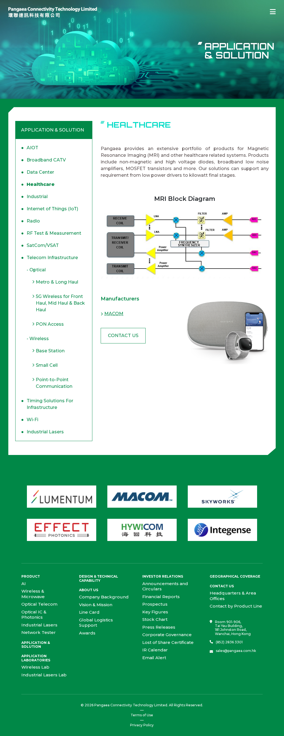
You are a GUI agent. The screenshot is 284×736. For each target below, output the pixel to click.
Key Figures (155, 611)
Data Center (37, 172)
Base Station (50, 350)
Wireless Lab (35, 667)
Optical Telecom (39, 604)
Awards (87, 633)
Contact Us (123, 335)
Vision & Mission (95, 604)
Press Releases (158, 627)
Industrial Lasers (42, 431)
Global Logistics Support (96, 622)
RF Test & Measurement (51, 233)
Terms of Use (142, 715)
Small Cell (47, 365)
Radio (30, 221)
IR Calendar (155, 649)
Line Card (89, 612)
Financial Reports (161, 596)
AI (23, 583)
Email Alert (154, 657)
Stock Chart (155, 619)
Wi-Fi (29, 419)
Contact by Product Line (236, 606)
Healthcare (38, 184)
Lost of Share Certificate (168, 642)
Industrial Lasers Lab (44, 674)
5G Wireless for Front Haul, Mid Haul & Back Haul (60, 303)
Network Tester (38, 632)
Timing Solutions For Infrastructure (47, 404)
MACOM (113, 313)
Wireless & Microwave (33, 593)
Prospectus (155, 604)
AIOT (29, 147)
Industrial (34, 196)
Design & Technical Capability (98, 578)
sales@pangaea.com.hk (236, 651)
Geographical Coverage (235, 576)
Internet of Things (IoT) (49, 208)
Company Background (104, 597)
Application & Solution (35, 645)
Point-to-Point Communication (54, 383)
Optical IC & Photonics (33, 614)
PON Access (50, 324)
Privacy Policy (142, 725)
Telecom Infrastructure (49, 257)
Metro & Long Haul (57, 282)
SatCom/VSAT (40, 245)
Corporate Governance (167, 634)
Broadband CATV (43, 160)
